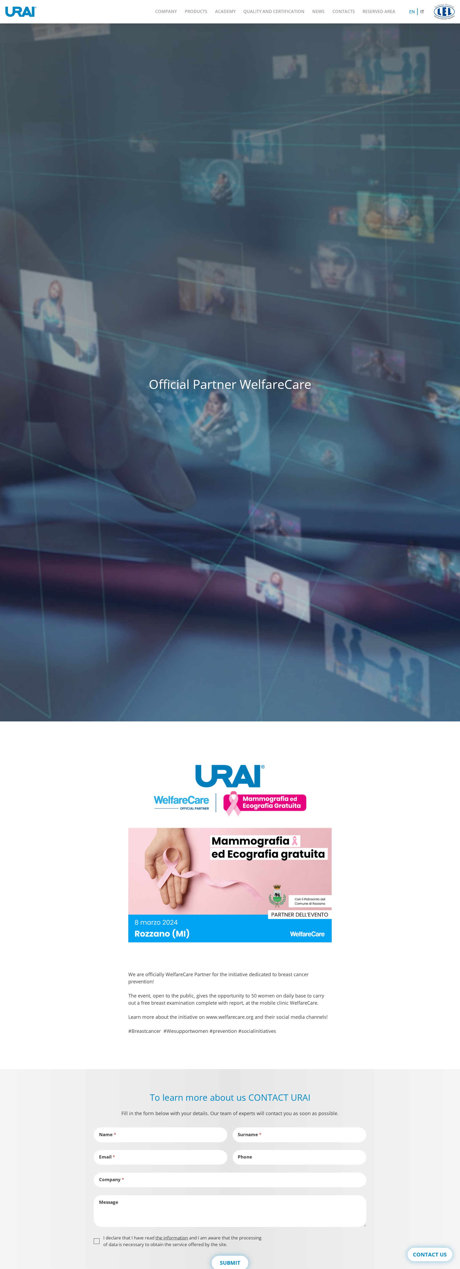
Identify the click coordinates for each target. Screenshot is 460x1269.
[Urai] (20, 12)
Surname (249, 1134)
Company (111, 1179)
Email (107, 1157)
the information (171, 1238)
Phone (245, 1157)
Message (108, 1202)
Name (107, 1134)
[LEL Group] (444, 11)
